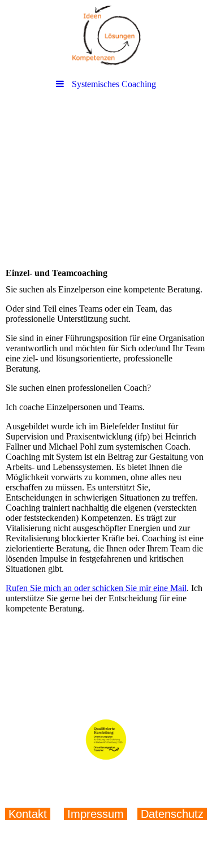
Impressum (95, 814)
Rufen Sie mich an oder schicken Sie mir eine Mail (96, 588)
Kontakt (29, 814)
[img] (106, 37)
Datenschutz (170, 814)
